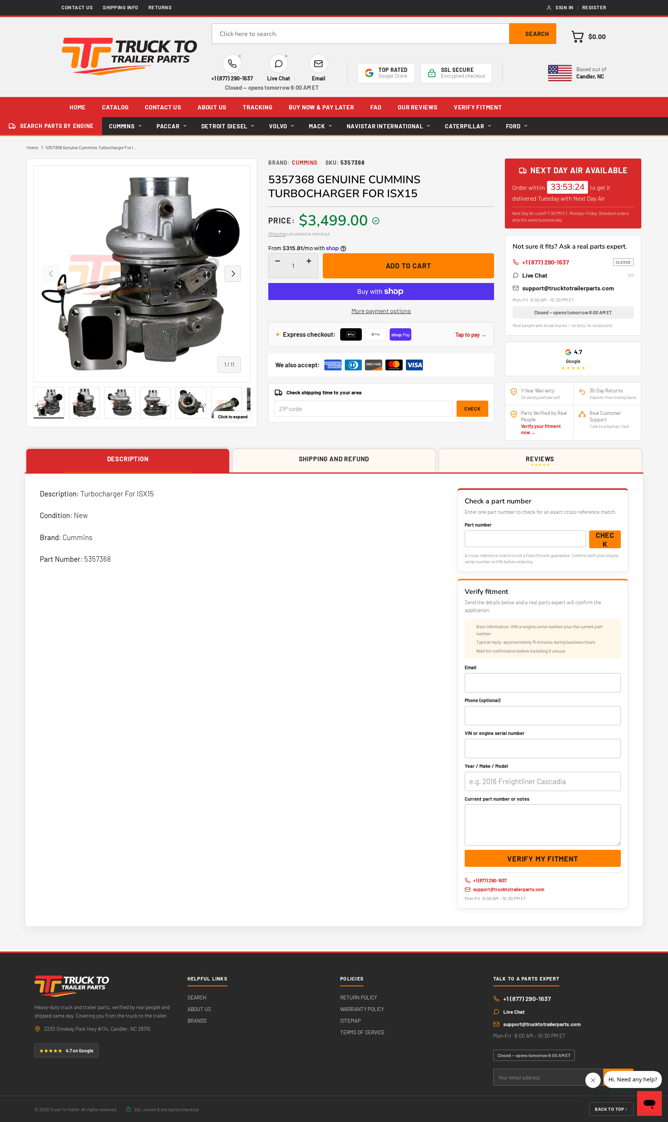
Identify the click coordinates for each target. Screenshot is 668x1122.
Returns (160, 7)
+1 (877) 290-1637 (576, 262)
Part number (478, 525)
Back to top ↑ (611, 1109)
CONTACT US (163, 107)
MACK (317, 126)
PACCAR (168, 126)
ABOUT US (212, 107)
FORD (513, 126)
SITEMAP (350, 1020)
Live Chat (534, 275)
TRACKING (257, 107)
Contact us (77, 7)
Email (470, 667)
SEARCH (196, 997)
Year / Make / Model (486, 766)
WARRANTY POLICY (362, 1009)
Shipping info (120, 7)
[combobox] (383, 33)
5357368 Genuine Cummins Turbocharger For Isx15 (92, 147)
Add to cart (408, 265)
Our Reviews (417, 107)
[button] (588, 36)
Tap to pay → (470, 334)
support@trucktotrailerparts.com (568, 288)
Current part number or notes (497, 799)
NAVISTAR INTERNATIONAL (385, 126)
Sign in (565, 7)
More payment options (381, 310)
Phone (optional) (482, 700)
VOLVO (278, 126)
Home (32, 147)
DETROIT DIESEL (224, 126)
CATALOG (115, 107)
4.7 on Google (66, 1050)
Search (537, 33)
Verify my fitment (542, 858)
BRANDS (197, 1020)
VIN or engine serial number (495, 733)
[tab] (127, 461)
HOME (78, 107)
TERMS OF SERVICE (362, 1032)
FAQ (376, 107)
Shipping (277, 233)
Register (594, 7)
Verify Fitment (478, 107)
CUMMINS (122, 126)
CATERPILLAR (464, 126)
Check (472, 409)
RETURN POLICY (358, 997)
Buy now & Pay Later (321, 107)
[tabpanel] (334, 700)
